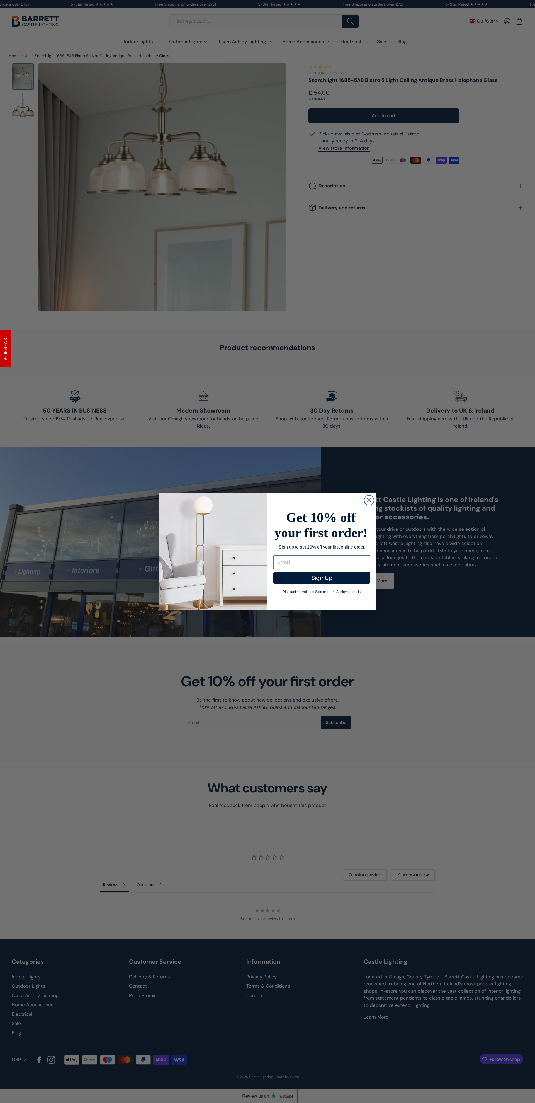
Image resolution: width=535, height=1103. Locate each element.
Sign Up (322, 578)
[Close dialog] (369, 500)
